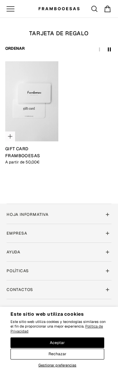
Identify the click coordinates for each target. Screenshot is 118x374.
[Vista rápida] (10, 136)
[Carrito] (107, 9)
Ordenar (15, 48)
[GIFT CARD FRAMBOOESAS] (31, 101)
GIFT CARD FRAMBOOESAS (22, 152)
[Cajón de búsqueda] (94, 9)
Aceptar (57, 342)
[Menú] (10, 9)
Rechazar (58, 354)
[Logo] (59, 8)
